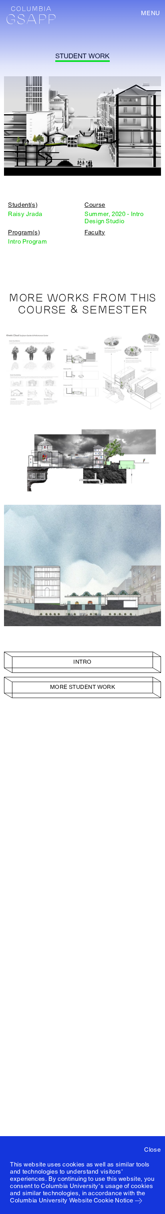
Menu (150, 13)
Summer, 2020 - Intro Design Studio (114, 217)
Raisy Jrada (25, 214)
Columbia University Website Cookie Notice (71, 1200)
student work (82, 56)
